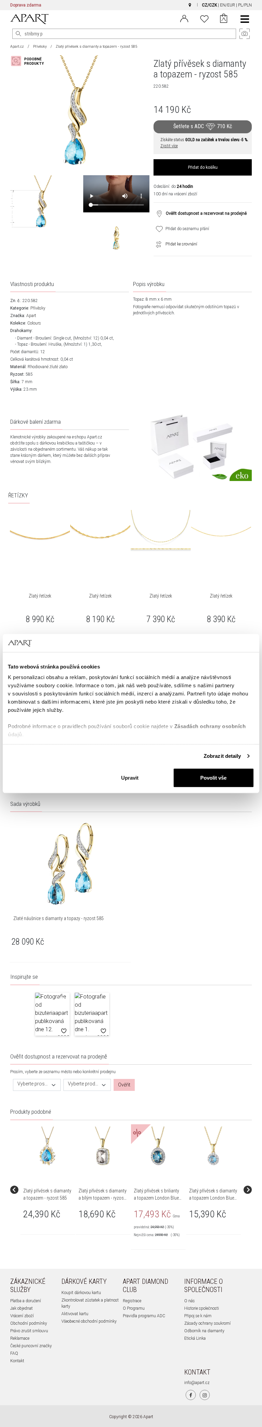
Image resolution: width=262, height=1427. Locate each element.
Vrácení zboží (22, 1315)
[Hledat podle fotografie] (30, 61)
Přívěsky (40, 46)
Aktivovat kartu (74, 1313)
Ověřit (124, 1084)
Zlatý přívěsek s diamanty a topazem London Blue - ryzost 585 (213, 1198)
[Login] (184, 18)
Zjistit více (169, 146)
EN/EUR (227, 5)
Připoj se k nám (198, 1315)
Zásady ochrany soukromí (207, 1323)
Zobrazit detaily (222, 756)
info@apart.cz (196, 1382)
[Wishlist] (204, 18)
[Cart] (223, 19)
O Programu (134, 1308)
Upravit (130, 777)
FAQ (14, 1353)
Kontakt (17, 1360)
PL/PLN (245, 5)
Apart (31, 315)
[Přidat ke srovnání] (157, 244)
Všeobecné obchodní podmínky (89, 1321)
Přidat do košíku (203, 167)
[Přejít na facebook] (191, 1395)
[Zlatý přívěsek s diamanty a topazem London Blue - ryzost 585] (213, 1146)
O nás (189, 1300)
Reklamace (19, 1338)
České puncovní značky (31, 1345)
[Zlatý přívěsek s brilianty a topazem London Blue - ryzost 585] (158, 1146)
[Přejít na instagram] (205, 1395)
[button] (52, 1014)
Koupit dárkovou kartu (81, 1292)
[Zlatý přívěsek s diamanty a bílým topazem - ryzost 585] (102, 1146)
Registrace (132, 1300)
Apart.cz (17, 46)
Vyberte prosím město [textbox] (32, 1083)
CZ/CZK (209, 5)
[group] (48, 1189)
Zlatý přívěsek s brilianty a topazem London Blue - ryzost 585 (157, 1198)
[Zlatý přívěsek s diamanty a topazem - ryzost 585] (47, 1146)
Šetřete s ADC (202, 126)
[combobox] (37, 1085)
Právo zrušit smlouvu (29, 1330)
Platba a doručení (25, 1300)
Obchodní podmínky (28, 1323)
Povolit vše (213, 777)
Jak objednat (21, 1308)
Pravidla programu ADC (144, 1315)
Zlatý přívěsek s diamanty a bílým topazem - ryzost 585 (102, 1198)
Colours (34, 323)
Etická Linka (195, 1338)
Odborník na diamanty (204, 1330)
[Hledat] (18, 33)
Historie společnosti (201, 1308)
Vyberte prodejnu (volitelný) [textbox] (83, 1083)
